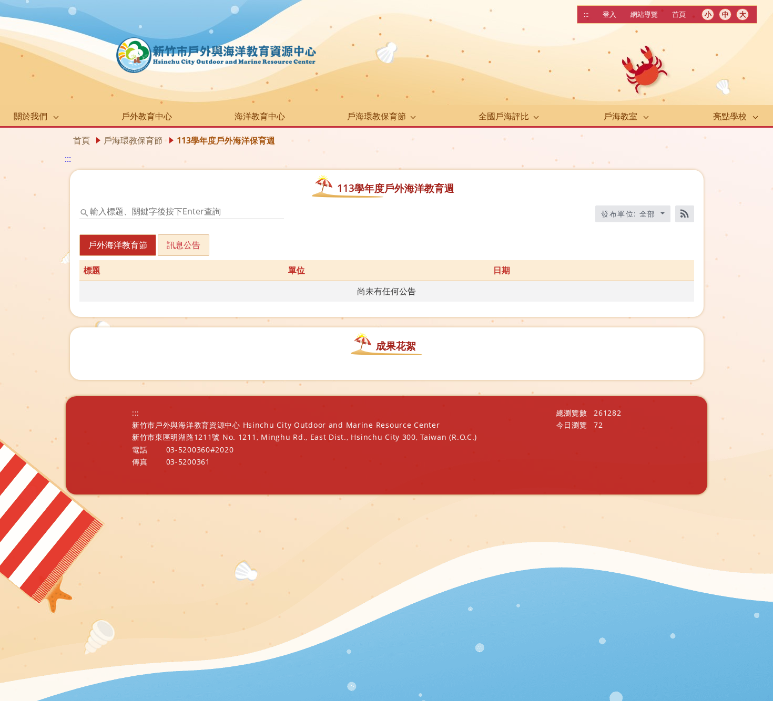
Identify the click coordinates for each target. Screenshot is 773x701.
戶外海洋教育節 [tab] (117, 245)
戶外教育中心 (146, 116)
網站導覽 (644, 14)
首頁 (679, 14)
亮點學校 (730, 116)
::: (586, 14)
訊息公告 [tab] (183, 245)
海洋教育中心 (260, 116)
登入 (609, 14)
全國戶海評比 (504, 116)
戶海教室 (620, 116)
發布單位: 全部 (629, 214)
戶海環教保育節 (376, 116)
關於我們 (30, 116)
